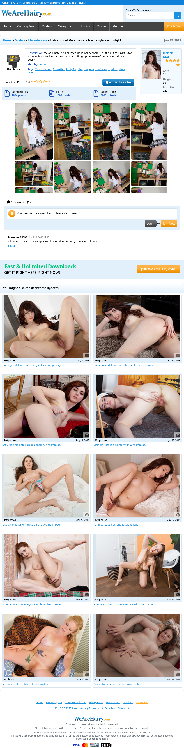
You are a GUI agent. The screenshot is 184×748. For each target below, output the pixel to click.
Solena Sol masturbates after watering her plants (123, 604)
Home (7, 26)
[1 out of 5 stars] (33, 82)
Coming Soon (26, 26)
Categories (65, 26)
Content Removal (99, 738)
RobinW (43, 64)
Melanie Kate (37, 40)
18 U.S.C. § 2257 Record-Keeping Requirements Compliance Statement (92, 708)
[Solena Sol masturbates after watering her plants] (137, 565)
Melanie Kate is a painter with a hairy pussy (119, 445)
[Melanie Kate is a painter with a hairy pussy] (137, 406)
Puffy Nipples (74, 69)
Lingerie (89, 69)
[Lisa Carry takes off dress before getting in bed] (46, 486)
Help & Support (54, 702)
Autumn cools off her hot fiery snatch (25, 684)
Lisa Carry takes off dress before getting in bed (31, 524)
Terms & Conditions (75, 702)
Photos (86, 26)
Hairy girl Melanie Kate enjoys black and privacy (31, 365)
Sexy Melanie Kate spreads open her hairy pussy (31, 445)
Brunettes (59, 69)
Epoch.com (29, 735)
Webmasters (113, 702)
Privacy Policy (96, 702)
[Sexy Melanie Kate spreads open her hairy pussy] (46, 406)
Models (47, 26)
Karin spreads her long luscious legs (115, 524)
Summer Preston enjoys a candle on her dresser (31, 604)
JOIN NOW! (173, 26)
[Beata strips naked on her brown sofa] (137, 645)
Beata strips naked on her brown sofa (116, 684)
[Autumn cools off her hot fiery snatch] (46, 645)
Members (119, 26)
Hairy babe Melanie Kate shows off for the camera (124, 365)
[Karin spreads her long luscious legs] (137, 486)
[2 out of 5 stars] (37, 82)
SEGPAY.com (139, 735)
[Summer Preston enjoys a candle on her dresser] (46, 565)
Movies (101, 26)
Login (150, 223)
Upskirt (112, 69)
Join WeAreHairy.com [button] (158, 269)
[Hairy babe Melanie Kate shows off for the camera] (137, 326)
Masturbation (43, 69)
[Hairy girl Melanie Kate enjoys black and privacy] (46, 326)
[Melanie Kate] (151, 64)
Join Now (169, 223)
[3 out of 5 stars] (40, 82)
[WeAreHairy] (92, 718)
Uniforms (101, 69)
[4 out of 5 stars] (44, 82)
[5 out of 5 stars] (48, 82)
